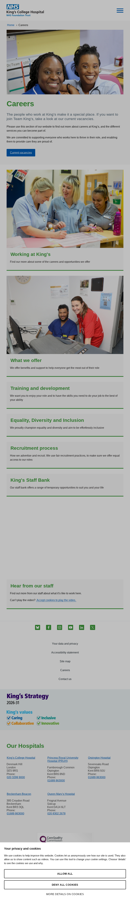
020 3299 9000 (16, 777)
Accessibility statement (65, 652)
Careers (65, 670)
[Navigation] (120, 11)
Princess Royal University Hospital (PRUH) (62, 759)
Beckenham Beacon (19, 794)
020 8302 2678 (56, 813)
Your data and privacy (65, 643)
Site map (65, 661)
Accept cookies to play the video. (56, 600)
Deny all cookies (65, 884)
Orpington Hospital (99, 757)
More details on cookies (65, 894)
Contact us (65, 679)
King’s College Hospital (21, 757)
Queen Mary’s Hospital (61, 794)
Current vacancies (21, 152)
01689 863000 (56, 780)
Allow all (65, 873)
